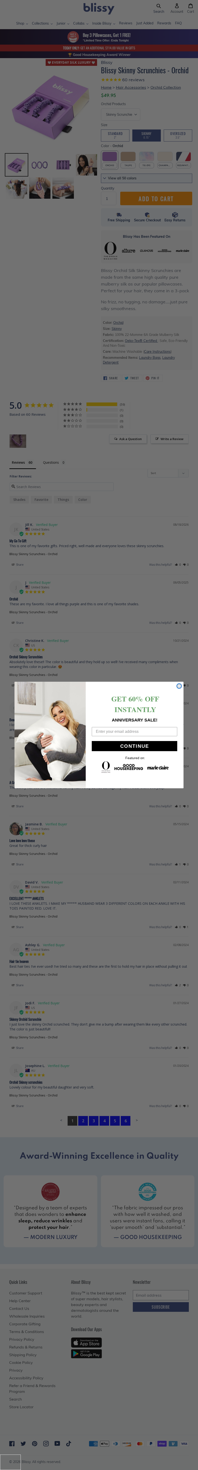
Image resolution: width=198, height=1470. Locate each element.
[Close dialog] (179, 686)
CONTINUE (134, 746)
